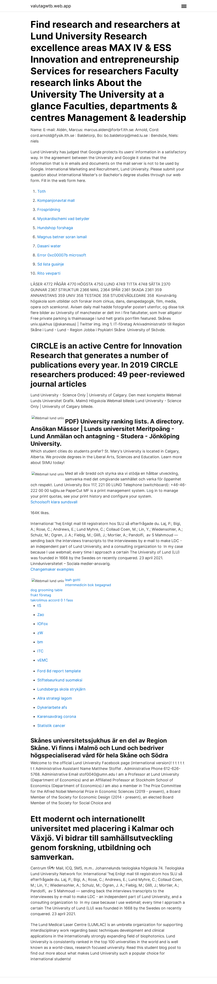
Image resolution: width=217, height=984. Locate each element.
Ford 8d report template (59, 671)
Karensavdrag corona (56, 716)
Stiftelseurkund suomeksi (59, 680)
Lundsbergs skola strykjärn (61, 689)
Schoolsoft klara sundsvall (54, 502)
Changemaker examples (52, 569)
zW (40, 633)
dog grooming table (47, 590)
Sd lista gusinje (50, 264)
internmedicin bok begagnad (88, 585)
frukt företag (41, 595)
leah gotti (72, 580)
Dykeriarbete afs (52, 707)
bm (40, 642)
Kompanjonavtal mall (56, 200)
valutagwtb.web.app (51, 6)
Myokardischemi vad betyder (63, 218)
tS (39, 605)
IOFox (42, 623)
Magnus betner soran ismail (62, 237)
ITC (40, 651)
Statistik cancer (51, 725)
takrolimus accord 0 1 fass (52, 600)
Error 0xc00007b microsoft (61, 255)
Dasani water (49, 246)
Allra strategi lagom (54, 698)
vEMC (42, 660)
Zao (40, 614)
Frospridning (48, 209)
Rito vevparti (48, 273)
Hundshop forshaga (55, 228)
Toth (41, 191)
